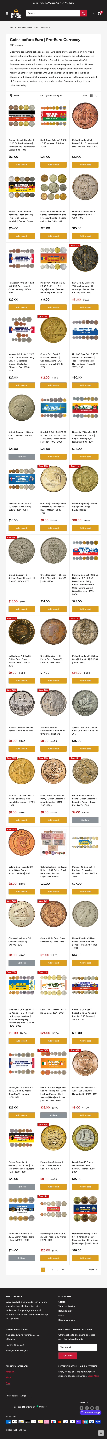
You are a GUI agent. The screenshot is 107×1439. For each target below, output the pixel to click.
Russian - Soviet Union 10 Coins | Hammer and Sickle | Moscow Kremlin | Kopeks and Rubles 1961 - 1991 (53, 216)
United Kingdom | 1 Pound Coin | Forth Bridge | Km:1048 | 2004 (84, 506)
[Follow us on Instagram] (87, 1408)
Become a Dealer (67, 1320)
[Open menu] (7, 13)
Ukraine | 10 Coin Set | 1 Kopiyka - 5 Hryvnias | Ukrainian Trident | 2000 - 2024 (84, 872)
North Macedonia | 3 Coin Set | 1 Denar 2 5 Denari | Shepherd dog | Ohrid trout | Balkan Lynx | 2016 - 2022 (85, 1238)
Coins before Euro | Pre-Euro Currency (34, 27)
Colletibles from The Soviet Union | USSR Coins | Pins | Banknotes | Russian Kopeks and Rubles (53, 872)
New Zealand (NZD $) (16, 1396)
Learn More (93, 1376)
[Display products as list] (96, 95)
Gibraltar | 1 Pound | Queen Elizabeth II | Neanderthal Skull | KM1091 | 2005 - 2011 (53, 508)
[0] (99, 13)
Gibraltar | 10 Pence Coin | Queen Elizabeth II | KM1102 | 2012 (20, 941)
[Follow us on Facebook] (81, 1408)
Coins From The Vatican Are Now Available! (53, 3)
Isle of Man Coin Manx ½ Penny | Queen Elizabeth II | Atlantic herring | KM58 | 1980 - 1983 (53, 800)
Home (10, 27)
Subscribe (68, 1355)
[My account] (93, 13)
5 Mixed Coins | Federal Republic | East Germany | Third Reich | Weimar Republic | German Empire (20, 216)
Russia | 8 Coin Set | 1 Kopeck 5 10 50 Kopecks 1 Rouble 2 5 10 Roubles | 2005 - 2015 (84, 1014)
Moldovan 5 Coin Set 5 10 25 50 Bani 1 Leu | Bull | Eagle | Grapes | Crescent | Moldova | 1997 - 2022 (52, 288)
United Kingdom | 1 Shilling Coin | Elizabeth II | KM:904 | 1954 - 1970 (85, 659)
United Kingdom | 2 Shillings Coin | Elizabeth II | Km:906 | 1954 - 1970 (21, 578)
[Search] (83, 13)
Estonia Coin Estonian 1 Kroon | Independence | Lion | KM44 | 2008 (51, 1165)
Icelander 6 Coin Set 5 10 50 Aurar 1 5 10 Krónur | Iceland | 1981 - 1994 (20, 506)
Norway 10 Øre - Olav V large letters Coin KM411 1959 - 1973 (83, 214)
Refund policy (65, 1311)
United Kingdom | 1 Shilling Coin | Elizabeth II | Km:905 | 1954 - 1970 (53, 578)
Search (61, 1301)
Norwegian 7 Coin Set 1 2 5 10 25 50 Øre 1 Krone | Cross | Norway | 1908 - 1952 (21, 288)
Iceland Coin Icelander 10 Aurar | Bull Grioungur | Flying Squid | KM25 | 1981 (84, 1090)
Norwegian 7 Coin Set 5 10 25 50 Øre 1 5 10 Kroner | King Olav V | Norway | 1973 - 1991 (21, 1092)
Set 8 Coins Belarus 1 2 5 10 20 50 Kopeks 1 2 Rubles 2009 (53, 143)
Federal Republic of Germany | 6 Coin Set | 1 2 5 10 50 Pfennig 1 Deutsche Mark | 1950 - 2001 (21, 1167)
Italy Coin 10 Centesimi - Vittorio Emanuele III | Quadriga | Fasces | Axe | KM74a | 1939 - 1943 (84, 288)
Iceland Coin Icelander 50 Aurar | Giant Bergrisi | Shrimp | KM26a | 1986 (20, 870)
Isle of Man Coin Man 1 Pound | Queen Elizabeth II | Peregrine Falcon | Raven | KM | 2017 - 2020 (85, 800)
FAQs (61, 1315)
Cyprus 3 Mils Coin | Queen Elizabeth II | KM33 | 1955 (53, 940)
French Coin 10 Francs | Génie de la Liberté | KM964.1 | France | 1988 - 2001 (84, 1167)
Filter (16, 95)
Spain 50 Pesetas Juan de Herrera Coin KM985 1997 (20, 729)
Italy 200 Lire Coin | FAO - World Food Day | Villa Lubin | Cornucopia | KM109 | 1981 (21, 800)
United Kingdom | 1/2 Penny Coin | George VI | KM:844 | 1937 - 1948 (52, 659)
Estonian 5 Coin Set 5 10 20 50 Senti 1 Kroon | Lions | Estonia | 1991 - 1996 (21, 1236)
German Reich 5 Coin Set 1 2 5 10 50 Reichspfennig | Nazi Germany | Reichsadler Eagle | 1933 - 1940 (21, 145)
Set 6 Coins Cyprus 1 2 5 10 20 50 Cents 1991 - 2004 (53, 1011)
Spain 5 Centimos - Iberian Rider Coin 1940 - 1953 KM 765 (85, 730)
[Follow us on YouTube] (92, 1408)
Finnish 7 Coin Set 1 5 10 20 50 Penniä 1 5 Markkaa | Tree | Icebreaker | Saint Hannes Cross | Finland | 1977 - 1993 (85, 360)
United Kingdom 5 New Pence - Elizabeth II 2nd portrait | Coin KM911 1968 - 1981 (84, 943)
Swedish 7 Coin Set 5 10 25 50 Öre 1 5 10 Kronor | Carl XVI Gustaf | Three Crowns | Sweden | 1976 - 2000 (53, 437)
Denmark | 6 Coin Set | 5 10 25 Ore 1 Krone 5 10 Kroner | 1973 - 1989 (53, 1236)
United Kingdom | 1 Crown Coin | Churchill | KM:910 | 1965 (20, 435)
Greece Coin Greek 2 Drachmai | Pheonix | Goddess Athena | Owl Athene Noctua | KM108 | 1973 (52, 360)
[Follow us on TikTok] (97, 1408)
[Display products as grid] (91, 95)
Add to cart (21, 164)
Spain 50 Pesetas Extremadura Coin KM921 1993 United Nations (52, 730)
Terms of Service (66, 1306)
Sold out (22, 456)
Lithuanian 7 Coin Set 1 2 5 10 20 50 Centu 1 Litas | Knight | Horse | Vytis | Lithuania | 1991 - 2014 (84, 437)
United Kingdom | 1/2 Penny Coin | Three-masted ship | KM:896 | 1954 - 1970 (85, 143)
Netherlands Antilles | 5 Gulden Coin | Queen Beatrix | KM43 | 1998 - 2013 (19, 661)
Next (91, 1269)
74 (63, 1269)
